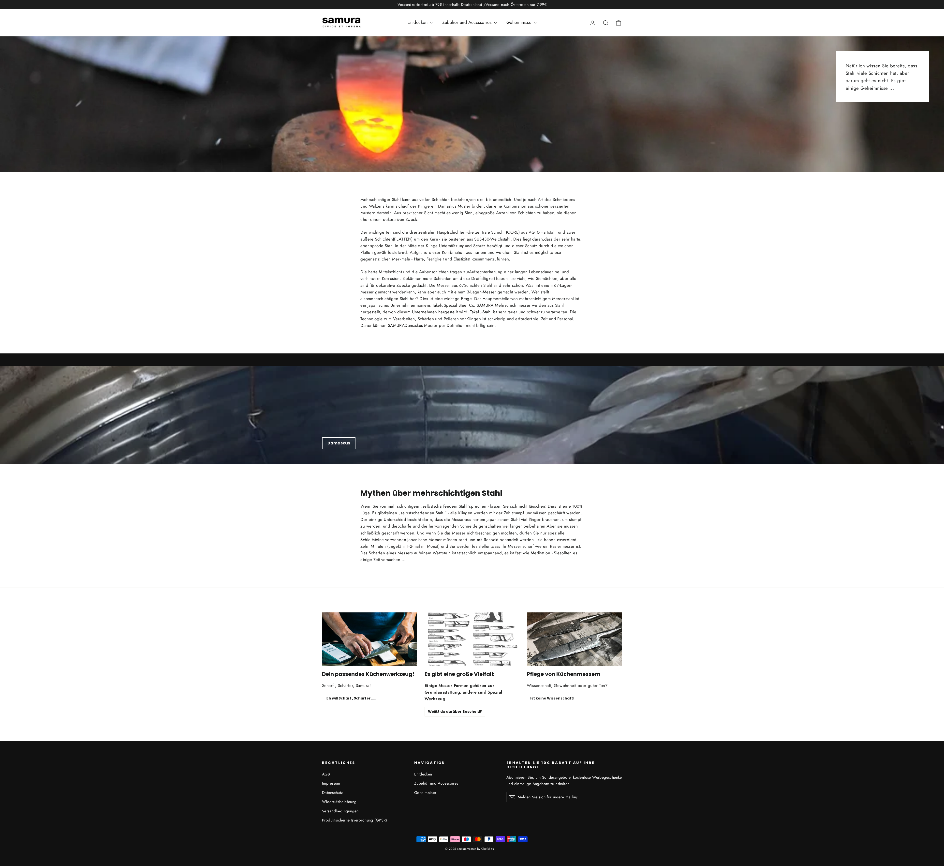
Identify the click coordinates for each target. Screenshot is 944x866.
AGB (326, 774)
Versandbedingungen (340, 811)
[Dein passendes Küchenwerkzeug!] (369, 639)
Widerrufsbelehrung (339, 802)
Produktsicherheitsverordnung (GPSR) (354, 820)
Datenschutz (332, 792)
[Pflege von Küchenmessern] (574, 639)
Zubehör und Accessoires (467, 22)
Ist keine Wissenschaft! (552, 698)
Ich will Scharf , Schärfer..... (350, 698)
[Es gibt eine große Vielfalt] (472, 639)
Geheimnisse (519, 22)
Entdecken (418, 22)
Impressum (331, 783)
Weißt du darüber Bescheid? (455, 711)
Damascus (338, 443)
